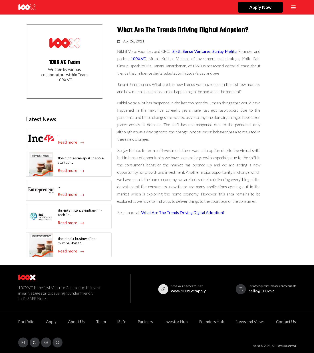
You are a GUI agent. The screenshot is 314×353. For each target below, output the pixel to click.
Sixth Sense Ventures (191, 51)
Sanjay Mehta (224, 51)
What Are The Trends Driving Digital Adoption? (183, 212)
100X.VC (138, 58)
